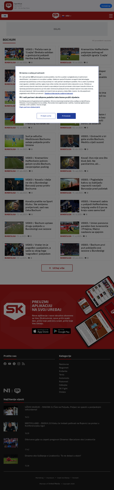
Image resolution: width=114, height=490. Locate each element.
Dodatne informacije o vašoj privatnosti (59, 93)
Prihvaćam (66, 116)
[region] (57, 94)
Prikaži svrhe (46, 116)
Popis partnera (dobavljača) (29, 107)
